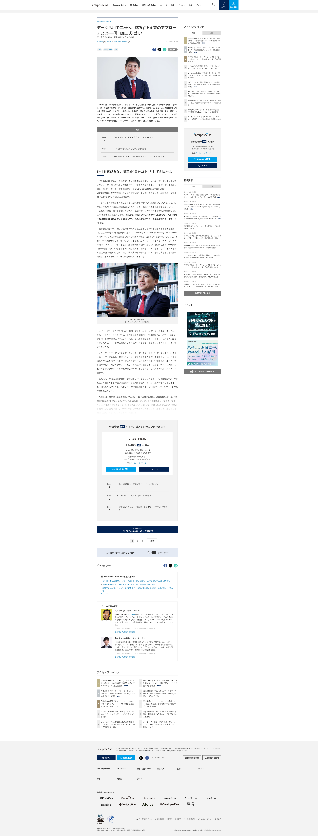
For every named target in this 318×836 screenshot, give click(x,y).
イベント (181, 5)
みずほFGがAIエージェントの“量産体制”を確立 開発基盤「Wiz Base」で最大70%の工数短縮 (160, 714)
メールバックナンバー (138, 463)
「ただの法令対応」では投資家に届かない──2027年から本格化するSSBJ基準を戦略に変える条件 (202, 256)
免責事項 (169, 819)
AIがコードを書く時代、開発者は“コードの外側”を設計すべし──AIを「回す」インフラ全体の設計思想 (160, 683)
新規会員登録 (122, 469)
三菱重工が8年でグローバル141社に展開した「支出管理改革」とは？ (129, 584)
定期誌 (119, 778)
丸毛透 (109, 41)
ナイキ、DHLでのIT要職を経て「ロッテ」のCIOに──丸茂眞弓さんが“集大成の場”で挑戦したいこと (159, 724)
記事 (172, 5)
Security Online (119, 5)
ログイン (155, 469)
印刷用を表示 (105, 565)
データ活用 (108, 49)
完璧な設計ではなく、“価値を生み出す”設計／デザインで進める (139, 156)
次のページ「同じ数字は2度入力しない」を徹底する (137, 529)
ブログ (198, 5)
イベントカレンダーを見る (203, 371)
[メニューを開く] (84, 5)
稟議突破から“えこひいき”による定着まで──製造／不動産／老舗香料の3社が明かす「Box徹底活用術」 (159, 704)
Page (104, 148)
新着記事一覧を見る (202, 293)
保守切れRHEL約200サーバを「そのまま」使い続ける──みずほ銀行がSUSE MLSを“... (136, 581)
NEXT (152, 541)
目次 (137, 129)
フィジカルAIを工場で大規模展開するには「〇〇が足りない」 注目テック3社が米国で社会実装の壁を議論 (118, 724)
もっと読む (105, 593)
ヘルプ (137, 819)
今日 (193, 33)
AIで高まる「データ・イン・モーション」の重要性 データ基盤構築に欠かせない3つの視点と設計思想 (118, 693)
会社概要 (178, 819)
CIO (99, 49)
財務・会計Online (149, 5)
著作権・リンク (147, 819)
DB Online (134, 5)
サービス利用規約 (189, 819)
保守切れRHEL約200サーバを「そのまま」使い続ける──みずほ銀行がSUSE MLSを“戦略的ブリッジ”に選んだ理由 (118, 683)
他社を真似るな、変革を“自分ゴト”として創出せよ (134, 137)
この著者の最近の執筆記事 (125, 631)
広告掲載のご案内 (212, 757)
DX (116, 49)
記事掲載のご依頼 (192, 757)
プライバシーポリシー (205, 819)
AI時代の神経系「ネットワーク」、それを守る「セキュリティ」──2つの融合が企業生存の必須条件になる (117, 704)
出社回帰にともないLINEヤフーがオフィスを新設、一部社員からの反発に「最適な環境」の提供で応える (160, 693)
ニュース (163, 5)
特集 (190, 5)
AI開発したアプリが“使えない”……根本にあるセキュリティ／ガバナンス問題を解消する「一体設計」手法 (202, 285)
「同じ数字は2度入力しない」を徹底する (130, 148)
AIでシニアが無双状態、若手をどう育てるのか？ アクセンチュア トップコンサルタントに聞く (118, 714)
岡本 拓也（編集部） (121, 41)
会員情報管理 (159, 819)
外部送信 (218, 819)
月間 (211, 33)
